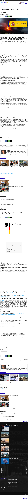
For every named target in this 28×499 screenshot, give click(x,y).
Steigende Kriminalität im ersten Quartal (13, 452)
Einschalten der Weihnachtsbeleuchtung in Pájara (8, 199)
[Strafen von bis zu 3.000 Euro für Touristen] (5, 448)
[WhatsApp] (9, 16)
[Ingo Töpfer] (0, 14)
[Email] (11, 16)
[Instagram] (3, 489)
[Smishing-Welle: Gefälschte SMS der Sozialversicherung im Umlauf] (5, 428)
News (17, 137)
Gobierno (7, 137)
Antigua (1, 165)
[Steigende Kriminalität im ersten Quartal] (5, 454)
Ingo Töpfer (3, 14)
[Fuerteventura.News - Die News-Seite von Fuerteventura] (5, 3)
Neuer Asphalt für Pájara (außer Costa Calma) (8, 202)
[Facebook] (6, 16)
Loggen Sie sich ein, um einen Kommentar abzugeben (6, 173)
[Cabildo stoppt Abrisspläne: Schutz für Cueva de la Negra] (5, 434)
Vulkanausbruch (20, 137)
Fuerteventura (4, 137)
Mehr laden (14, 193)
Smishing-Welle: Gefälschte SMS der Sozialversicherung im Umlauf (16, 425)
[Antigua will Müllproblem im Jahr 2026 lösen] (4, 163)
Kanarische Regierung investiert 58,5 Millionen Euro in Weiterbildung (16, 186)
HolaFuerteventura (11, 137)
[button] (26, 5)
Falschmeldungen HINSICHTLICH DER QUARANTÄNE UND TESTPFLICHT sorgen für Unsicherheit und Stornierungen (6, 146)
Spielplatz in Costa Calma (10, 204)
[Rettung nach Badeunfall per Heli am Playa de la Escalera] (5, 440)
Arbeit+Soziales (11, 165)
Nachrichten (14, 137)
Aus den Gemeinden (21, 165)
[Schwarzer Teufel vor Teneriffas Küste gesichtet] (5, 461)
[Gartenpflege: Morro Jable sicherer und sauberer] (23, 163)
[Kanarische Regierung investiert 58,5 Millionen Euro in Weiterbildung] (14, 163)
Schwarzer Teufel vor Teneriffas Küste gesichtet (14, 458)
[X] (7, 16)
